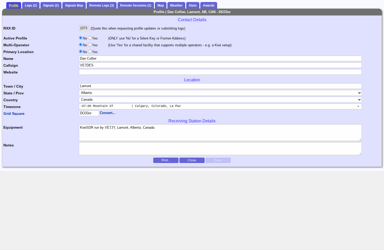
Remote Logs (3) (101, 5)
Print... (165, 160)
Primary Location (18, 52)
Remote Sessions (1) (135, 5)
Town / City (13, 86)
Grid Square (14, 113)
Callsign (10, 65)
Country (10, 100)
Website (10, 72)
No (85, 38)
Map (161, 5)
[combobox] (220, 106)
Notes (8, 145)
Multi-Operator (16, 45)
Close (192, 160)
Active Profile (15, 38)
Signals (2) (51, 5)
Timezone (12, 107)
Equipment (13, 127)
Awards (208, 5)
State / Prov (13, 93)
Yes (94, 38)
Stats (193, 5)
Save (218, 160)
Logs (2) (31, 5)
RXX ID (9, 28)
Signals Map (74, 5)
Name (8, 58)
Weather (176, 5)
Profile (14, 5)
